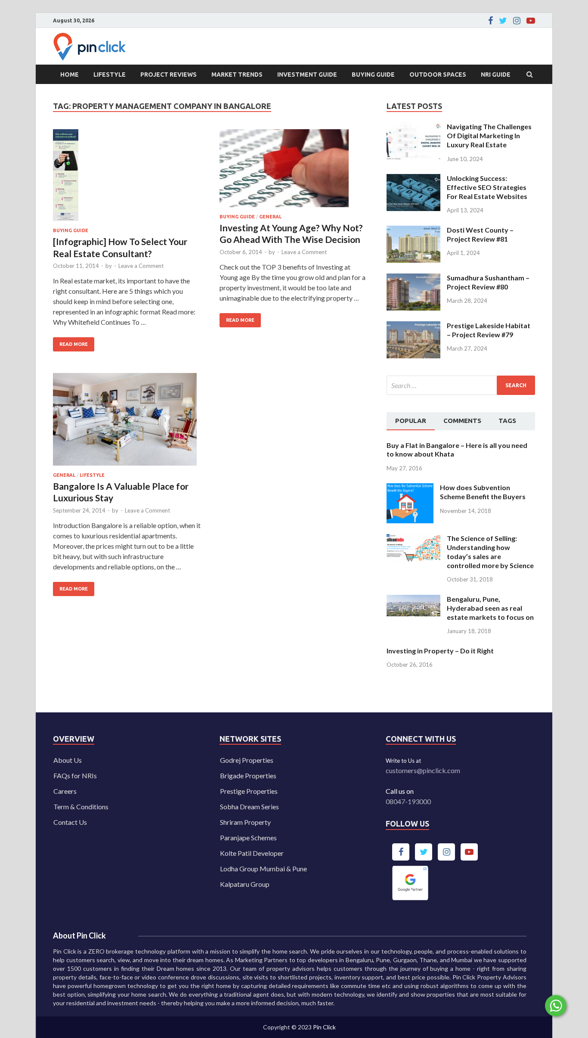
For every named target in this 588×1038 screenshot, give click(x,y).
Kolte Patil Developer (252, 853)
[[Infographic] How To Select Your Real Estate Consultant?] (128, 178)
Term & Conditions (80, 806)
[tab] (411, 421)
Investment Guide (307, 74)
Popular (410, 420)
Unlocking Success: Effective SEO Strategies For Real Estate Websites (487, 187)
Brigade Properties (248, 775)
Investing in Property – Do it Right (440, 650)
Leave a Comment (141, 265)
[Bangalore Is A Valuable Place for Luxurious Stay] (128, 422)
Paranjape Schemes (248, 837)
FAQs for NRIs (75, 775)
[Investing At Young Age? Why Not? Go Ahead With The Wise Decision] (294, 171)
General (270, 216)
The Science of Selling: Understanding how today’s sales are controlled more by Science (490, 551)
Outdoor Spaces (437, 74)
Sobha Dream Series (249, 806)
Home (69, 74)
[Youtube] (530, 21)
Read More (70, 342)
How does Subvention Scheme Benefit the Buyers (483, 491)
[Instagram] (517, 21)
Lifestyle (109, 74)
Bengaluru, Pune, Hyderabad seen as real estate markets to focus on (490, 608)
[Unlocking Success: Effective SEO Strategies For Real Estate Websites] (413, 179)
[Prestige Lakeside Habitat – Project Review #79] (413, 326)
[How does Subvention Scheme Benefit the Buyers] (410, 488)
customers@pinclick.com (423, 770)
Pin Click (324, 1027)
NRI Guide (496, 74)
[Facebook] (490, 21)
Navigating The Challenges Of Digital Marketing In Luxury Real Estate (489, 135)
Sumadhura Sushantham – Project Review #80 (488, 282)
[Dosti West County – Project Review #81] (413, 231)
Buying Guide (373, 74)
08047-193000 (408, 801)
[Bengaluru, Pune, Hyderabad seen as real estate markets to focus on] (413, 600)
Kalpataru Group (244, 884)
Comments (462, 420)
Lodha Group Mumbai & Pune (263, 868)
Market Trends (237, 74)
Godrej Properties (246, 760)
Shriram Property (245, 822)
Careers (65, 791)
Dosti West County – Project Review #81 (480, 234)
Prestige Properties (249, 791)
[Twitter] (503, 21)
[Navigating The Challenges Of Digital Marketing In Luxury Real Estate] (413, 127)
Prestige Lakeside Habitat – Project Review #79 (488, 330)
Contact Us (70, 822)
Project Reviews (168, 74)
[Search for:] (461, 385)
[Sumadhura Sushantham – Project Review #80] (413, 278)
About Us (67, 760)
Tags (507, 420)
